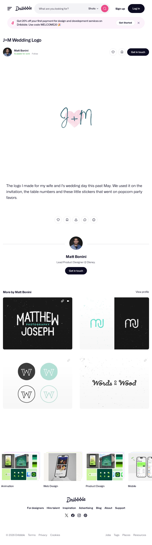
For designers (35, 507)
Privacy (43, 534)
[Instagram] (79, 515)
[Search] (104, 8)
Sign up (120, 8)
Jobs (108, 534)
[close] (138, 23)
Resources (139, 534)
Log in (136, 8)
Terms (32, 534)
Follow (35, 53)
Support (120, 507)
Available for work (22, 54)
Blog (99, 507)
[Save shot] (122, 52)
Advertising (86, 507)
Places (126, 534)
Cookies (55, 534)
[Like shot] (113, 52)
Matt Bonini (21, 50)
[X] (66, 515)
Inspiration (69, 507)
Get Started (125, 22)
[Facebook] (73, 515)
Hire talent (53, 507)
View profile (142, 291)
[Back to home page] (23, 8)
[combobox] (60, 9)
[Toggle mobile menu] (9, 8)
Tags (116, 534)
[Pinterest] (85, 515)
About (108, 507)
